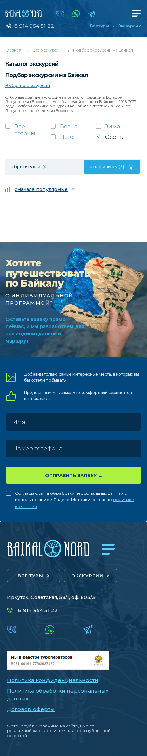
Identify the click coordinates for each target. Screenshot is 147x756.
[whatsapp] (76, 13)
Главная (13, 50)
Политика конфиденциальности (52, 680)
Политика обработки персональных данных (57, 694)
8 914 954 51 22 (34, 26)
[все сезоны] (28, 132)
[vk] (60, 14)
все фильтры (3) (107, 166)
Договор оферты (31, 709)
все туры (30, 575)
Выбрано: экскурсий (27, 85)
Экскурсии (129, 26)
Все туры (99, 26)
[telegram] (91, 13)
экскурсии (88, 575)
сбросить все (26, 166)
